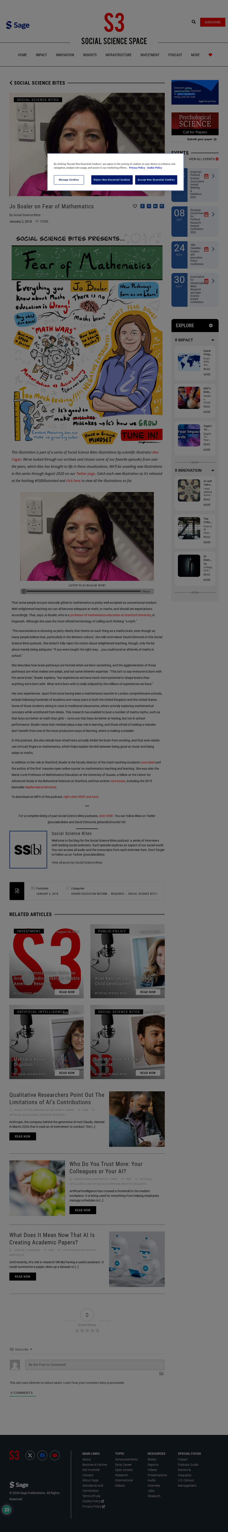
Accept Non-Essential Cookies (156, 179)
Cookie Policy (154, 167)
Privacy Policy (137, 167)
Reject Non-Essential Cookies (112, 179)
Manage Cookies (69, 179)
